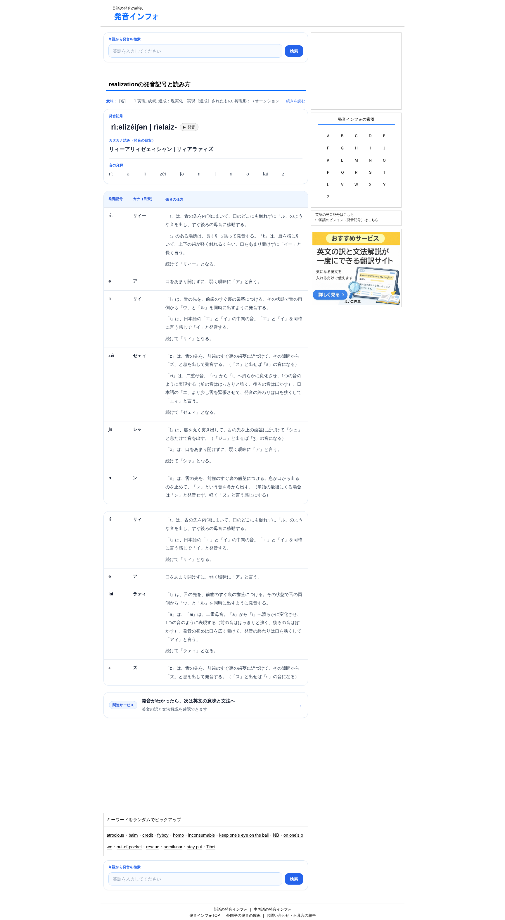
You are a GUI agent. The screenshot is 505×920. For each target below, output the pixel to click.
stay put (194, 847)
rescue (152, 847)
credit (147, 835)
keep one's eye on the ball (244, 835)
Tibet (210, 847)
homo (178, 835)
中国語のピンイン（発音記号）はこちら (346, 220)
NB (276, 835)
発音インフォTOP (204, 915)
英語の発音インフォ (230, 909)
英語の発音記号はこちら (334, 214)
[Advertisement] (271, 13)
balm (133, 835)
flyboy (163, 835)
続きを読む (295, 101)
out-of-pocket (129, 847)
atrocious (115, 835)
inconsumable (201, 835)
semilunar (173, 847)
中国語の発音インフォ (273, 909)
